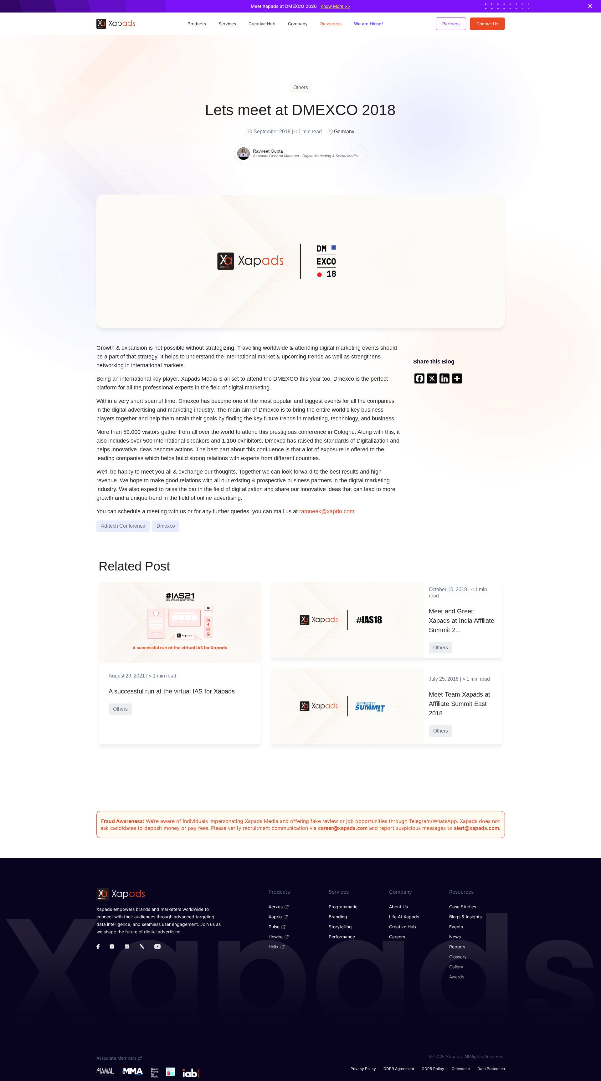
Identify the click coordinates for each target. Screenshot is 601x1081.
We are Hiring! (368, 23)
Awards (456, 976)
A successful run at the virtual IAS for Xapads (172, 691)
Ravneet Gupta (268, 151)
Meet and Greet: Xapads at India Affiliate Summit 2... (461, 620)
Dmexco (166, 526)
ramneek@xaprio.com (326, 511)
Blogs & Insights (465, 916)
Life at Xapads (404, 916)
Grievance (461, 1068)
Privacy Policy (363, 1068)
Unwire (276, 936)
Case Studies (462, 906)
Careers (397, 936)
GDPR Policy (433, 1068)
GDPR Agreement (398, 1068)
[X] (432, 379)
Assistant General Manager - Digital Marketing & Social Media (305, 156)
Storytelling (340, 926)
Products (196, 23)
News (455, 936)
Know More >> (335, 6)
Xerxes (276, 906)
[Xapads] (115, 24)
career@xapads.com (342, 828)
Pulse (275, 926)
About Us (398, 906)
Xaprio (276, 916)
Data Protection (491, 1068)
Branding (338, 916)
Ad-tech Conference (123, 526)
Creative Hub (262, 23)
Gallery (456, 966)
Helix (274, 946)
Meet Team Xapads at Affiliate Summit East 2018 (459, 704)
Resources (331, 23)
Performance (342, 936)
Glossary (458, 956)
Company (298, 23)
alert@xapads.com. (477, 828)
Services (227, 23)
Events (456, 926)
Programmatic (343, 906)
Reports (457, 946)
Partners (451, 23)
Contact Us (487, 23)
